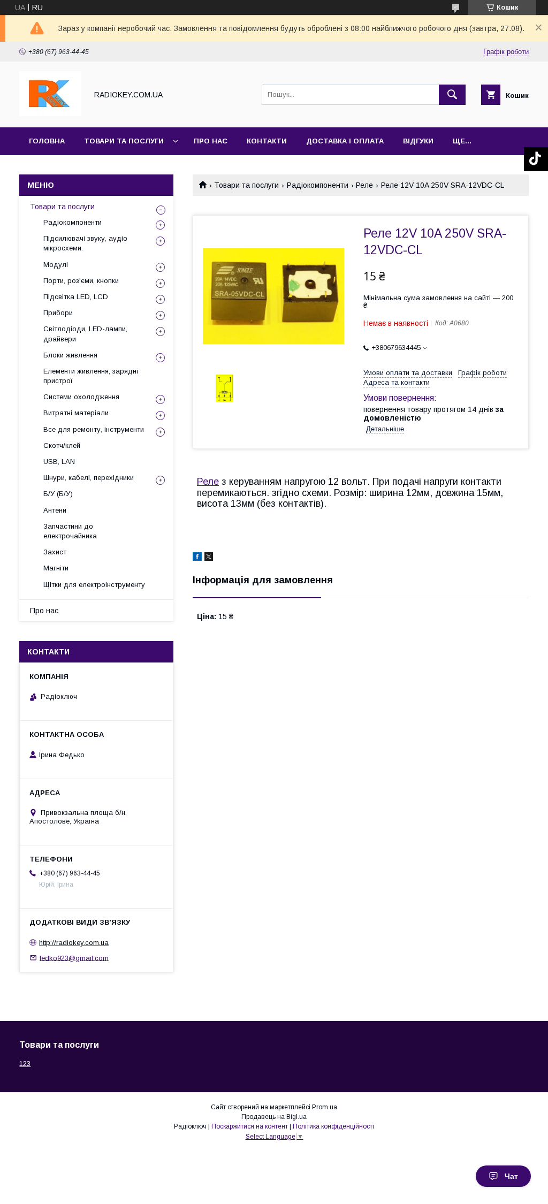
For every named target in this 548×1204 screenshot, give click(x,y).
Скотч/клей (61, 445)
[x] (208, 558)
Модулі (55, 265)
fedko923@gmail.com (74, 958)
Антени (54, 510)
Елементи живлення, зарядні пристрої (90, 376)
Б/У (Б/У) (58, 494)
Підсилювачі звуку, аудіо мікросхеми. (85, 243)
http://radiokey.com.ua (74, 943)
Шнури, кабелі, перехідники (88, 478)
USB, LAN (59, 462)
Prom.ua (324, 1107)
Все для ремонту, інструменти (93, 429)
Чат (511, 1176)
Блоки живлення (70, 355)
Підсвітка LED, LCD (75, 297)
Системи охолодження (81, 397)
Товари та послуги (124, 141)
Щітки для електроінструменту (94, 585)
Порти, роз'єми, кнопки (81, 281)
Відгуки (418, 141)
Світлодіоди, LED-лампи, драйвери (85, 333)
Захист (54, 552)
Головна (47, 141)
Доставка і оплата (345, 141)
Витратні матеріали (76, 413)
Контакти (267, 141)
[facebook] (197, 558)
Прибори (58, 313)
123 (25, 1064)
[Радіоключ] (50, 113)
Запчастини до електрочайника (70, 531)
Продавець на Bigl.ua (274, 1117)
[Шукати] (452, 95)
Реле (364, 185)
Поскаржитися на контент (249, 1126)
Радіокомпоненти (317, 185)
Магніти (55, 568)
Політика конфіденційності (333, 1126)
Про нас (210, 141)
